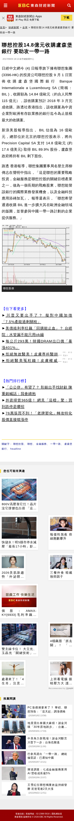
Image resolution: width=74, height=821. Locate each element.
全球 (25, 27)
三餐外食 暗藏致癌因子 (61, 574)
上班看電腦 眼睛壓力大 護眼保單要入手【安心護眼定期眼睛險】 (61, 681)
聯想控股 (18, 444)
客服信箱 (19, 814)
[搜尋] (68, 8)
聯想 (30, 444)
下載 (67, 17)
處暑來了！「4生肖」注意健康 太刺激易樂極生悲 (13, 681)
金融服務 (41, 444)
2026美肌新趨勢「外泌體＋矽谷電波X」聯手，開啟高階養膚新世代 (13, 575)
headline (15, 448)
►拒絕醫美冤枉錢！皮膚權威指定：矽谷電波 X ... (32, 361)
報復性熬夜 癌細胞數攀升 (61, 536)
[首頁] (37, 5)
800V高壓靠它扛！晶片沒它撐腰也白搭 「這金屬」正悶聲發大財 (19, 506)
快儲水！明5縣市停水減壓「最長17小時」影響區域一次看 (19, 544)
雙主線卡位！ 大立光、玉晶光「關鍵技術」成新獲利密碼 (19, 651)
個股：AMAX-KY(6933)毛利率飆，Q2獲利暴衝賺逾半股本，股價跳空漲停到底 (19, 613)
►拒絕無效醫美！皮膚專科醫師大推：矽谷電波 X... (32, 354)
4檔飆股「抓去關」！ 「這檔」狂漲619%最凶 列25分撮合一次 (61, 643)
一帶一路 (55, 444)
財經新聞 (14, 27)
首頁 (2, 27)
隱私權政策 (57, 814)
